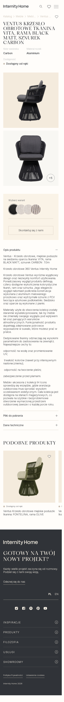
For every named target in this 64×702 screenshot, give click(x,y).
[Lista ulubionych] (49, 6)
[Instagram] (16, 614)
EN (56, 600)
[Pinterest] (38, 614)
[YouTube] (45, 614)
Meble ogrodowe (31, 16)
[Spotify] (30, 614)
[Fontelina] (21, 209)
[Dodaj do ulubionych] (56, 17)
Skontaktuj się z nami (30, 230)
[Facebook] (23, 614)
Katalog (7, 16)
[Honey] (36, 209)
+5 (50, 177)
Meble (19, 16)
